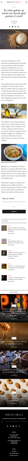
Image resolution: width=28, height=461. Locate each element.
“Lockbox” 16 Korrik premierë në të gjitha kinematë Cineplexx (16, 278)
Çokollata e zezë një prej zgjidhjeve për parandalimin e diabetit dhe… (14, 371)
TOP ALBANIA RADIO (14, 453)
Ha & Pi (14, 7)
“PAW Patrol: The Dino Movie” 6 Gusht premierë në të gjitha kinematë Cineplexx (16, 254)
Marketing (14, 451)
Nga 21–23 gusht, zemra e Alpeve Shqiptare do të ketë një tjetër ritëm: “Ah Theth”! (17, 229)
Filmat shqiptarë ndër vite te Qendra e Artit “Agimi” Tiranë (16, 242)
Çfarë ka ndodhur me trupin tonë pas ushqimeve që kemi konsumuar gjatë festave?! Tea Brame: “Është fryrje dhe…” (14, 312)
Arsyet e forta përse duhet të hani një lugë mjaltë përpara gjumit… (14, 343)
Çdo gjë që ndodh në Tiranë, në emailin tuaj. (13, 202)
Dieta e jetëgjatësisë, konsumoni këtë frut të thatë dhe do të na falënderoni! (14, 398)
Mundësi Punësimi (14, 455)
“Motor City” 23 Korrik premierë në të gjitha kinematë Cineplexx (16, 267)
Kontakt (14, 449)
